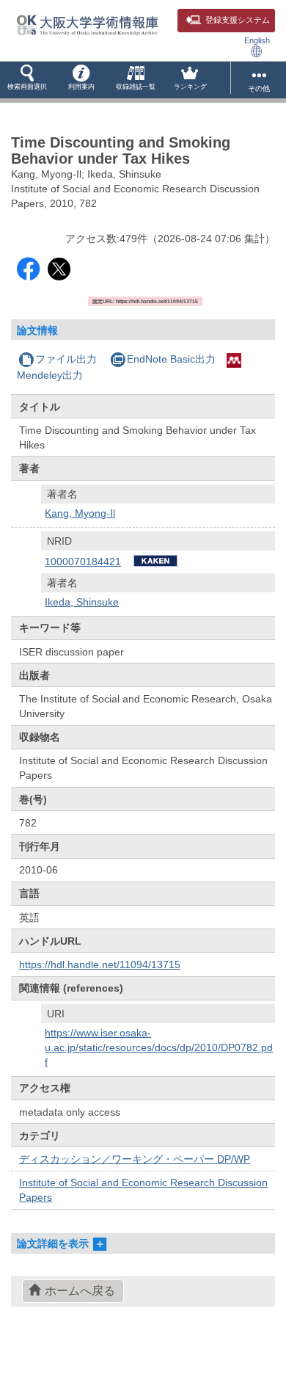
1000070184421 (83, 561)
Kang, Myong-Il (80, 513)
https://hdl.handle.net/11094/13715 (99, 964)
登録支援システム (237, 19)
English (257, 40)
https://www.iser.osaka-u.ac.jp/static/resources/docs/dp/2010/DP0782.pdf (159, 1047)
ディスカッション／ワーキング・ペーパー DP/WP (134, 1159)
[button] (27, 80)
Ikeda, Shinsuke (82, 602)
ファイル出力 (66, 359)
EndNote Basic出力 (171, 359)
